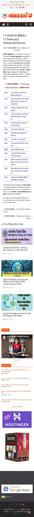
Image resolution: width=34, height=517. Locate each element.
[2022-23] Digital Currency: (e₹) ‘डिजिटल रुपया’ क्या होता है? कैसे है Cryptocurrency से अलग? (15, 281)
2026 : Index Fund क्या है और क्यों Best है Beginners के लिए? (16, 400)
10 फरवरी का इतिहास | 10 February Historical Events (17, 217)
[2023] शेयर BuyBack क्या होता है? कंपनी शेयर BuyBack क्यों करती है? (17, 314)
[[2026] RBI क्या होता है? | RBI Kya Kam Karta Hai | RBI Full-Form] (17, 229)
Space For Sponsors (17, 406)
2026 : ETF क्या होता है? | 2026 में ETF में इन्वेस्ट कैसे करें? (15, 378)
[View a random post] (30, 24)
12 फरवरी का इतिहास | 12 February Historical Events (17, 210)
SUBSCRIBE (17, 360)
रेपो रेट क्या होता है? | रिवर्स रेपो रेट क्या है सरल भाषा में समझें (14, 385)
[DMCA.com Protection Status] (6, 497)
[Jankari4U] (3, 24)
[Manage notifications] (29, 512)
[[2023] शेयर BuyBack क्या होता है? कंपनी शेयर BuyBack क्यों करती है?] (17, 295)
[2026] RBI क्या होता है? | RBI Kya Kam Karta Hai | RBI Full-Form (15, 248)
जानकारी (16, 54)
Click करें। (8, 192)
